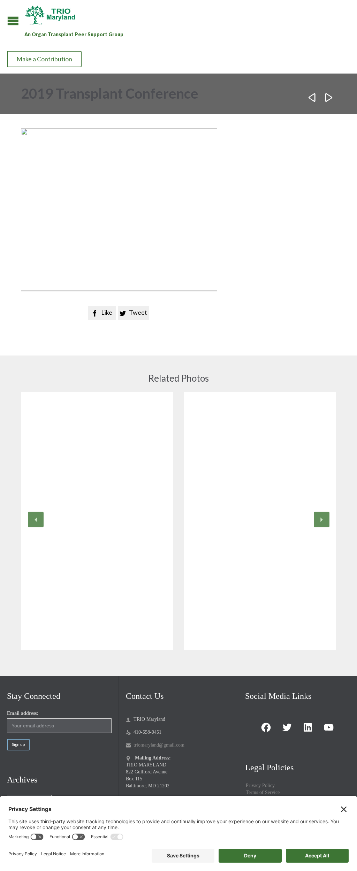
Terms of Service (263, 792)
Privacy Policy (260, 785)
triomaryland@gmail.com (155, 745)
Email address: (22, 713)
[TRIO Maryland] (52, 15)
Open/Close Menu (13, 21)
